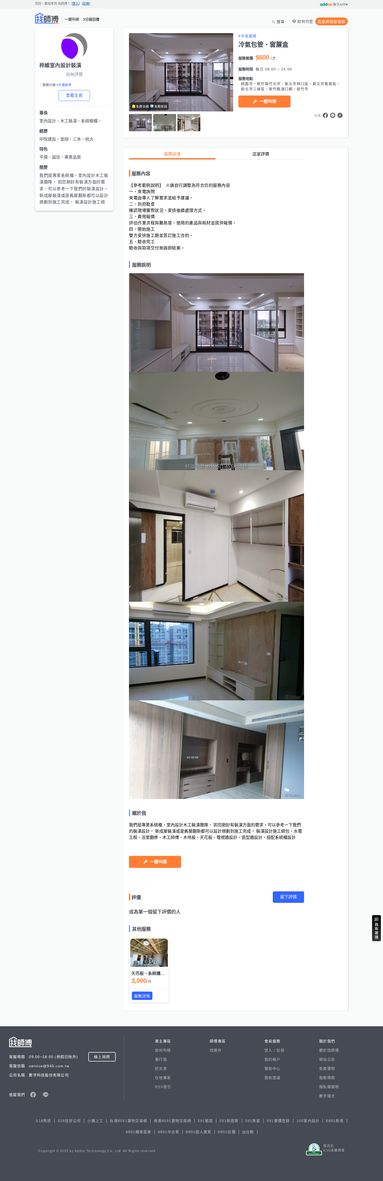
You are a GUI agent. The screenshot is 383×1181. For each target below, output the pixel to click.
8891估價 (227, 1132)
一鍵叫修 (268, 101)
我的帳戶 (272, 1059)
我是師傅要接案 (331, 22)
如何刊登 (305, 21)
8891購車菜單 (138, 1132)
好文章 (161, 1068)
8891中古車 (169, 1132)
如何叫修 (163, 1050)
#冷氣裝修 (247, 36)
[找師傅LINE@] (45, 1094)
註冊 (280, 1050)
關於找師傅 (329, 1050)
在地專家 (163, 1078)
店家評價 (260, 154)
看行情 (161, 1059)
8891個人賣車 (198, 1132)
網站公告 (327, 1059)
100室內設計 (308, 1121)
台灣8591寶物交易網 (128, 1121)
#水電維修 (64, 85)
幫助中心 (272, 1068)
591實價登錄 (278, 1121)
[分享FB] (325, 115)
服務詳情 (172, 154)
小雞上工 (95, 1121)
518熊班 (43, 1121)
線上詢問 (102, 1057)
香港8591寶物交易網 (172, 1121)
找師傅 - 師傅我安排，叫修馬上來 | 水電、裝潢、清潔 (47, 18)
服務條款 (327, 1078)
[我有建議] (376, 928)
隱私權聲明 (329, 1087)
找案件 (216, 1050)
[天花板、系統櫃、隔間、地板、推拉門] (149, 953)
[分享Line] (332, 115)
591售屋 (252, 1121)
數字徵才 (327, 1096)
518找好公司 (69, 1121)
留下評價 (288, 897)
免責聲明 (327, 1068)
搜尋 (281, 22)
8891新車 (335, 1121)
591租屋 (205, 1121)
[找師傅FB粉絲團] (33, 1094)
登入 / (270, 1050)
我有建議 (272, 1078)
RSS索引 (163, 1087)
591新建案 (229, 1121)
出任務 (248, 1132)
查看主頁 (74, 95)
